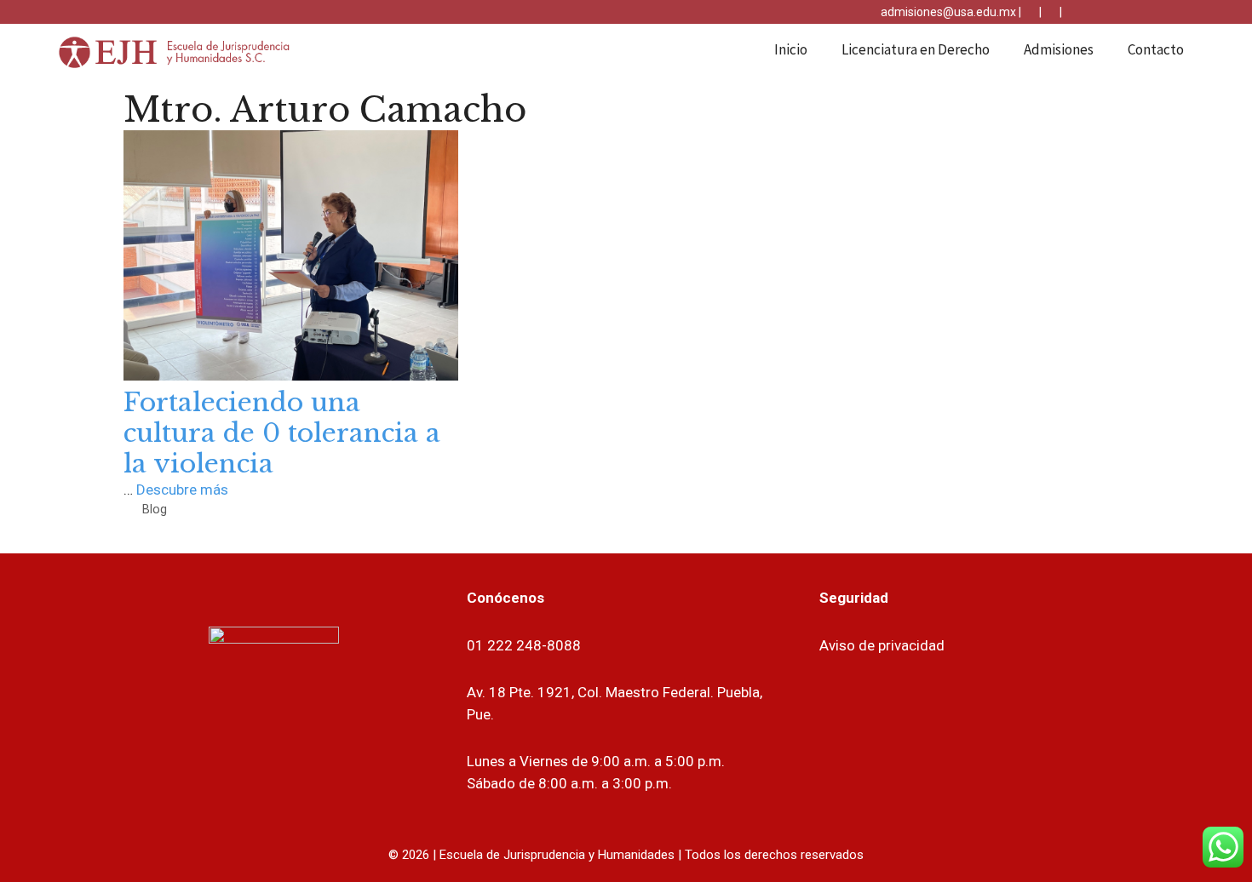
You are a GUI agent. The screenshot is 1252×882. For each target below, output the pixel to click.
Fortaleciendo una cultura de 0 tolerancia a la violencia (281, 433)
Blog (154, 509)
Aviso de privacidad (882, 645)
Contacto (1156, 49)
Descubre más (182, 489)
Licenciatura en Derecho (915, 49)
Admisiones (1059, 49)
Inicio (790, 49)
